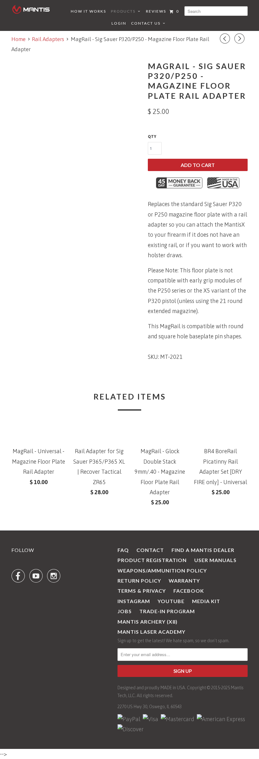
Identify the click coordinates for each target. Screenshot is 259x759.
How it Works (88, 11)
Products (124, 11)
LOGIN (118, 23)
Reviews (156, 11)
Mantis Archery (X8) (147, 622)
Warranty (184, 581)
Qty (152, 136)
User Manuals (215, 560)
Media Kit (206, 601)
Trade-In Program (167, 611)
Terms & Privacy (141, 591)
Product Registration (152, 560)
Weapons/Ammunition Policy (162, 570)
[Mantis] (31, 9)
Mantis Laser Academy (151, 632)
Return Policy (139, 581)
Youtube (171, 601)
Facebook (188, 591)
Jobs (124, 611)
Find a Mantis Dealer (203, 550)
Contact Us (147, 23)
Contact (150, 550)
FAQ (123, 550)
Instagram (133, 601)
